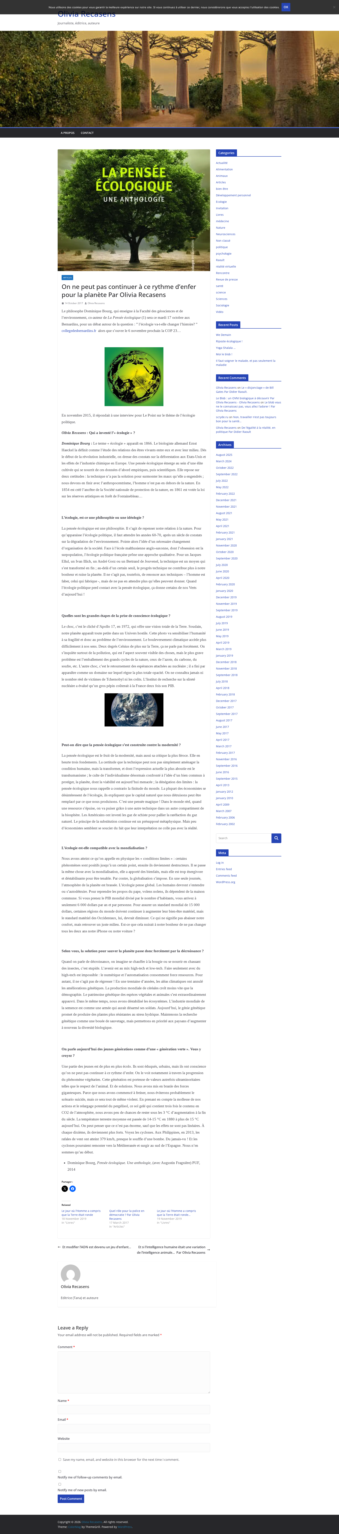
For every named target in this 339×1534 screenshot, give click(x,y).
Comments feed (226, 875)
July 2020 (222, 565)
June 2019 (222, 629)
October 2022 (225, 468)
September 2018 (227, 675)
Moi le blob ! (224, 354)
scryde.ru (222, 417)
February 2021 (225, 532)
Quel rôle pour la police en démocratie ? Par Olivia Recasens (126, 1215)
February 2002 (225, 824)
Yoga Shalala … (226, 348)
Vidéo (219, 312)
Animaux (222, 176)
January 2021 (224, 539)
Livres (220, 215)
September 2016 (227, 765)
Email (63, 1419)
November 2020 (226, 545)
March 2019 (223, 649)
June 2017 (222, 727)
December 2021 (226, 500)
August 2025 (224, 455)
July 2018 (222, 681)
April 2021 (222, 526)
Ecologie (221, 202)
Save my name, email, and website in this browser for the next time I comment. (121, 1459)
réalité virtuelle (226, 266)
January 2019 (224, 655)
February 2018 (225, 694)
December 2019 (226, 597)
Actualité (222, 163)
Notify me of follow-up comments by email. (90, 1477)
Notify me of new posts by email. (82, 1490)
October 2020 (225, 552)
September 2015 (227, 778)
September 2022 (227, 474)
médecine (222, 221)
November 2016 (226, 759)
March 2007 (223, 811)
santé (219, 286)
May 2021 (222, 519)
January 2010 (224, 798)
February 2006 (225, 817)
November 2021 (226, 506)
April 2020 (222, 578)
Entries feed (224, 869)
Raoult (220, 260)
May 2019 (222, 636)
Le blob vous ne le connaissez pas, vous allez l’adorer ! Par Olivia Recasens (248, 406)
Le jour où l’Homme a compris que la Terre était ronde (81, 1213)
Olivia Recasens (96, 303)
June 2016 (222, 772)
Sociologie (222, 305)
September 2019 (227, 610)
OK (286, 7)
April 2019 (222, 642)
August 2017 (224, 720)
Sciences (221, 299)
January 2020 (224, 591)
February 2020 (225, 584)
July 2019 (222, 623)
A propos (68, 133)
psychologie (223, 253)
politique (222, 247)
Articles (67, 277)
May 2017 (222, 733)
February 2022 (225, 493)
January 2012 (224, 791)
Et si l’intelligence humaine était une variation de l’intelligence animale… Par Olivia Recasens (171, 1250)
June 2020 (222, 571)
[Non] (334, 7)
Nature (220, 227)
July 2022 (222, 480)
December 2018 (226, 662)
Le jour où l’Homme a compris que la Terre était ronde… (176, 1213)
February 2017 (225, 753)
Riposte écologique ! (229, 341)
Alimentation (224, 169)
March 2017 (223, 746)
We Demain (223, 335)
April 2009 (222, 804)
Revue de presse (227, 279)
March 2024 (223, 461)
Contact (87, 133)
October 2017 (225, 707)
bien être (222, 189)
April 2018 (222, 688)
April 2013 (222, 785)
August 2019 (224, 617)
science (221, 292)
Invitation (222, 208)
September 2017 (227, 714)
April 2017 (222, 740)
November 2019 (226, 604)
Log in (220, 862)
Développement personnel (233, 195)
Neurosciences (225, 234)
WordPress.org (225, 882)
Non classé (223, 240)
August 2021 (224, 513)
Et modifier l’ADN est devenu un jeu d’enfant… (96, 1247)
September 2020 (227, 558)
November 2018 (226, 668)
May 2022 (222, 487)
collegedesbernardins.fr (79, 331)
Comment (66, 1347)
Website (64, 1438)
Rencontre (223, 273)
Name (63, 1401)
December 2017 (226, 701)
